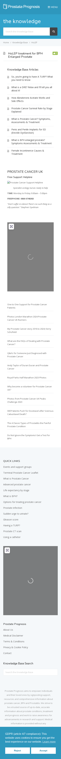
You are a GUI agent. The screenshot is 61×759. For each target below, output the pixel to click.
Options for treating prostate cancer (22, 502)
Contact (7, 653)
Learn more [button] (49, 741)
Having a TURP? (11, 525)
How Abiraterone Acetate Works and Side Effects (30, 99)
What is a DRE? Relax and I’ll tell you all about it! (31, 89)
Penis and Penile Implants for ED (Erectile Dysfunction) (28, 131)
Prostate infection (12, 507)
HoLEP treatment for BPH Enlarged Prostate (25, 55)
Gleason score (10, 519)
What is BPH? (10, 496)
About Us (8, 629)
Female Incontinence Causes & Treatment (27, 152)
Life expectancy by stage (16, 490)
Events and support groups (17, 466)
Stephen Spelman (30, 207)
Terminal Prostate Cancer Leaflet (20, 472)
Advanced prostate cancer (17, 484)
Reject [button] (17, 750)
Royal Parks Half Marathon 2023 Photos (26, 377)
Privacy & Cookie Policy (15, 647)
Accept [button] (43, 750)
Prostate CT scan (12, 531)
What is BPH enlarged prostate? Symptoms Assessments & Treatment (31, 141)
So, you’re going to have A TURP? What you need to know (32, 78)
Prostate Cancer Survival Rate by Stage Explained (31, 110)
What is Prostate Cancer (16, 478)
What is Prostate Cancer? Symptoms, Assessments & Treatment (31, 120)
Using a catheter (11, 537)
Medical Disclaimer (13, 635)
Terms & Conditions (13, 641)
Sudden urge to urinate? (15, 513)
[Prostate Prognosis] (21, 8)
